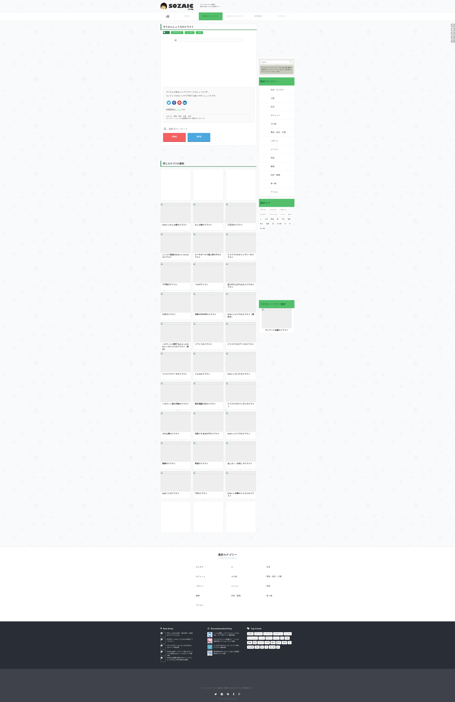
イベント (274, 149)
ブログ (187, 16)
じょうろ (189, 32)
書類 (289, 67)
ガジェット (275, 115)
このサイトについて (234, 16)
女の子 (261, 642)
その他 (273, 124)
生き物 (287, 69)
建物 (272, 166)
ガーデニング (177, 32)
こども (279, 67)
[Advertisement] (266, 5)
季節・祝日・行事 (180, 116)
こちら (178, 110)
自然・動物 (275, 175)
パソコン (271, 67)
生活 (189, 116)
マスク (276, 638)
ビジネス (264, 67)
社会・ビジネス (277, 90)
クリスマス (273, 210)
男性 (257, 647)
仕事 (266, 219)
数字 (261, 224)
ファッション (275, 69)
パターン (274, 71)
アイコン (274, 192)
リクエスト (282, 16)
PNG (174, 136)
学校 (272, 158)
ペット (283, 214)
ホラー (290, 214)
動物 (272, 219)
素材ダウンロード (210, 16)
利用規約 (258, 16)
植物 (267, 224)
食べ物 (285, 67)
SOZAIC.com (177, 6)
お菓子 (250, 634)
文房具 (263, 69)
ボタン (282, 69)
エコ (268, 69)
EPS (199, 136)
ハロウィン (283, 210)
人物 (272, 98)
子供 (199, 32)
